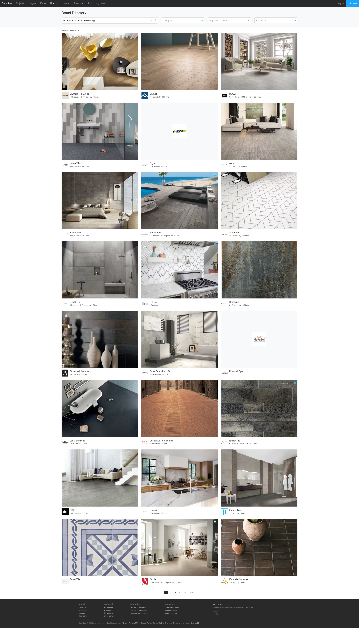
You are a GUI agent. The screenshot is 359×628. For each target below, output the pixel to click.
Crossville (234, 302)
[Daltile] (179, 547)
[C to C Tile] (100, 269)
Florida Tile (235, 510)
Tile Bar (153, 302)
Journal (65, 3)
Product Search (170, 610)
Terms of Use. (134, 623)
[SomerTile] (100, 547)
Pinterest (109, 613)
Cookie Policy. (146, 623)
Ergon (152, 163)
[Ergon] (179, 131)
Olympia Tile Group (79, 93)
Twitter (108, 610)
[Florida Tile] (259, 478)
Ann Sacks (234, 232)
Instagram (109, 615)
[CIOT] (100, 478)
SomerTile (75, 579)
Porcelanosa (155, 232)
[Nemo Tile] (100, 131)
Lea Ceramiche (77, 440)
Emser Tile (234, 440)
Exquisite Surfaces (238, 579)
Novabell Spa (236, 371)
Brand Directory (170, 613)
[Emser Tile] (259, 408)
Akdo (231, 163)
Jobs (90, 3)
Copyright (195, 623)
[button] (152, 20)
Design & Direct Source (161, 440)
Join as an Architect (138, 607)
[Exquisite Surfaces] (259, 547)
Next (191, 592)
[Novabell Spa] (259, 339)
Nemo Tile (75, 163)
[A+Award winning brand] (215, 174)
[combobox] (182, 20)
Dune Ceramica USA (160, 371)
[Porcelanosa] (179, 200)
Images (32, 3)
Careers (82, 613)
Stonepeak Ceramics (80, 371)
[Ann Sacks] (259, 200)
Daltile (152, 579)
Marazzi (153, 93)
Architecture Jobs (171, 607)
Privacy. (124, 623)
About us (82, 607)
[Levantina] (179, 478)
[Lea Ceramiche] (100, 408)
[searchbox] (163, 20)
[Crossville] (259, 269)
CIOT (72, 510)
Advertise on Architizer (139, 613)
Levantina (154, 510)
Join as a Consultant (138, 610)
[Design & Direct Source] (179, 408)
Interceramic (76, 232)
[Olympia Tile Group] (100, 61)
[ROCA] (259, 61)
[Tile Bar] (179, 269)
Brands (53, 3)
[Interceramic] (100, 200)
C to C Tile (75, 302)
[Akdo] (259, 131)
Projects (20, 3)
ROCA (232, 93)
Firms (43, 3)
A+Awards (83, 610)
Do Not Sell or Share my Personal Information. (172, 623)
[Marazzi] (179, 61)
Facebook (109, 607)
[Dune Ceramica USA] (179, 339)
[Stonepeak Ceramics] (100, 339)
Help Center (83, 615)
